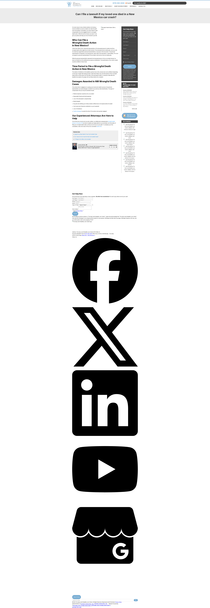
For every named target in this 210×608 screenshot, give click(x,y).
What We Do (108, 6)
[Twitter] (105, 369)
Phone (74, 201)
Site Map (74, 607)
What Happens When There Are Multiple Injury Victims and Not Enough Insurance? (130, 93)
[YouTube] (105, 501)
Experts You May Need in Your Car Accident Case (85, 134)
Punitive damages (77, 111)
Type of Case (75, 204)
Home (92, 6)
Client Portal (76, 597)
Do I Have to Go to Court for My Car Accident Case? (86, 136)
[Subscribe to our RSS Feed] (129, 86)
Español (129, 3)
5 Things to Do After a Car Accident (82, 139)
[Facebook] (105, 303)
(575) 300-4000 (118, 3)
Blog (124, 83)
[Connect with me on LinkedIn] (114, 147)
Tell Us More (75, 209)
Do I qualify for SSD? (140, 3)
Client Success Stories (120, 6)
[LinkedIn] (105, 435)
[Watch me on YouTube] (116, 147)
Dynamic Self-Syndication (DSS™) (101, 605)
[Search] (136, 600)
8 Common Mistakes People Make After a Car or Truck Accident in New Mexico (130, 105)
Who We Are (99, 6)
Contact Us (141, 6)
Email (73, 203)
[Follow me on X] (111, 147)
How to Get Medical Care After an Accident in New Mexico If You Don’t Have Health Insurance (130, 99)
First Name (75, 198)
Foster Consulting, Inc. (101, 603)
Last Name (75, 199)
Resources (133, 6)
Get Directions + (91, 235)
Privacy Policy (130, 62)
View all (134, 108)
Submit (129, 66)
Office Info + (84, 235)
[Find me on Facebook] (109, 147)
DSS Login (79, 607)
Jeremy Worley (82, 144)
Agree (129, 62)
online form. (99, 126)
